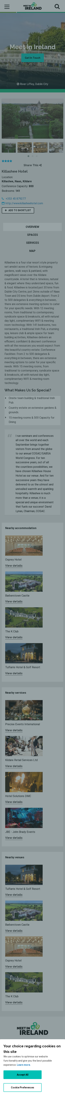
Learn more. (24, 1064)
